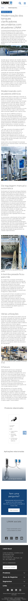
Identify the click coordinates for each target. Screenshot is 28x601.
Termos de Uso (5, 599)
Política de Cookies (8, 597)
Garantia (24, 599)
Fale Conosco (14, 510)
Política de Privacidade (15, 599)
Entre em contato (9, 567)
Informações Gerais (18, 597)
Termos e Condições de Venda (14, 600)
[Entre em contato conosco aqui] (25, 433)
